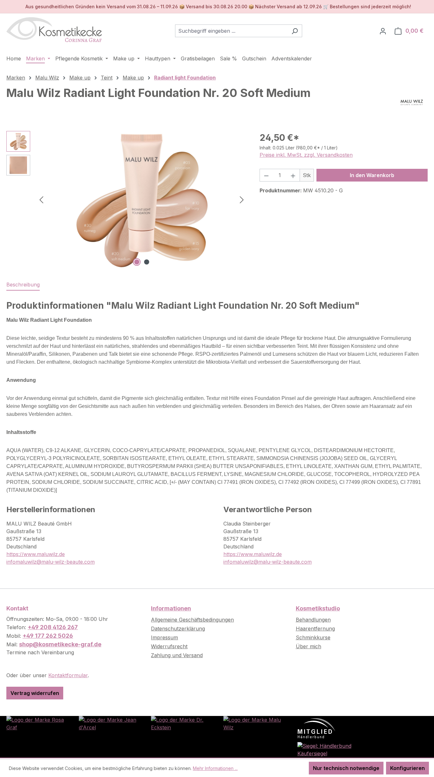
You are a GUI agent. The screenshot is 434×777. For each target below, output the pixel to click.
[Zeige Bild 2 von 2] (146, 262)
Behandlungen (313, 619)
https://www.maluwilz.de (35, 554)
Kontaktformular (68, 675)
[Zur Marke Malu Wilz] (253, 723)
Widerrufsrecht (169, 646)
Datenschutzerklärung (178, 628)
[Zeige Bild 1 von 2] (136, 262)
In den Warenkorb (372, 175)
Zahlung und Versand (177, 655)
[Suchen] (294, 30)
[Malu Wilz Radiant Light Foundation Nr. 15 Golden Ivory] (141, 199)
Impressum (164, 637)
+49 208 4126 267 (53, 627)
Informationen (171, 608)
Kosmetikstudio (318, 608)
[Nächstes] (242, 199)
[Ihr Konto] (382, 30)
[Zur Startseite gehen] (54, 29)
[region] (126, 199)
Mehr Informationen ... (215, 768)
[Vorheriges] (41, 199)
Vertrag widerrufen (34, 693)
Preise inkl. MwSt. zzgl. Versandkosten (306, 155)
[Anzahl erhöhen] (293, 175)
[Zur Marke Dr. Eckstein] (181, 723)
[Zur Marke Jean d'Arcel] (109, 723)
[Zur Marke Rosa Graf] (36, 723)
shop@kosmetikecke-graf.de (60, 644)
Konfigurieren (407, 768)
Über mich (308, 646)
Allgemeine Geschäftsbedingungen (192, 619)
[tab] (23, 285)
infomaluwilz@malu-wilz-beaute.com (50, 562)
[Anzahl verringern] (266, 175)
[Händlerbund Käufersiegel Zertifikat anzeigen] (326, 749)
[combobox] (231, 30)
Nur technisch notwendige (346, 768)
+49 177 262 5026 (48, 635)
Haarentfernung (315, 628)
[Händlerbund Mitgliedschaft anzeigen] (316, 728)
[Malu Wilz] (412, 102)
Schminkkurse (313, 637)
